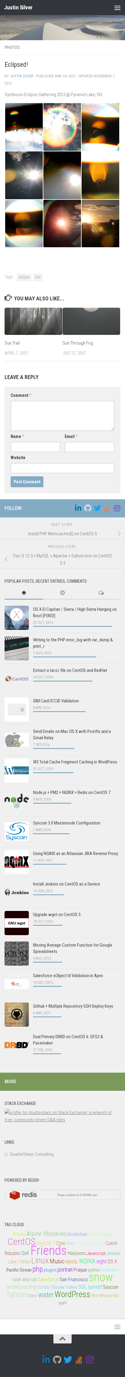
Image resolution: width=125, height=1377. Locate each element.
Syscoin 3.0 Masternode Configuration (66, 823)
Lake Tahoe (19, 1262)
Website (18, 457)
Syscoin (110, 1287)
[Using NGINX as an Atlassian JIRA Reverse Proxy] (17, 862)
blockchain (77, 1234)
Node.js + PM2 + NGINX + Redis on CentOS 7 (71, 792)
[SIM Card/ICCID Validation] (17, 709)
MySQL (72, 1262)
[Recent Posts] (62, 593)
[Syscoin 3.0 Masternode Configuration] (17, 831)
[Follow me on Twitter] (97, 508)
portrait (65, 1269)
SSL (82, 1287)
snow (101, 1277)
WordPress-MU (105, 1295)
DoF (25, 1253)
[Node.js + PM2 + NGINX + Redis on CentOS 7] (17, 801)
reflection (110, 1270)
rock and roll (24, 1279)
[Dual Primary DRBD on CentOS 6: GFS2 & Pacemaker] (17, 1045)
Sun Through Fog (77, 343)
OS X (112, 1262)
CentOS (21, 1241)
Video (31, 1295)
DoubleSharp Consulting (32, 1154)
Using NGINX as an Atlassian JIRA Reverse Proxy (75, 853)
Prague (80, 1270)
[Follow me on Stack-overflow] (107, 508)
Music (57, 1261)
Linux (40, 1260)
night (101, 1261)
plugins (50, 1270)
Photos (12, 47)
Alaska (19, 1234)
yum (63, 1303)
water (46, 1295)
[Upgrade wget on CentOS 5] (17, 923)
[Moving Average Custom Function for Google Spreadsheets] (17, 953)
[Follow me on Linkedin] (78, 508)
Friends (48, 1250)
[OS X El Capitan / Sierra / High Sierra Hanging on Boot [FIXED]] (17, 618)
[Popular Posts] (24, 593)
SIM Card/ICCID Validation (56, 701)
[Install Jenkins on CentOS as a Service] (17, 892)
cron (70, 1243)
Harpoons (77, 1253)
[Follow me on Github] (87, 508)
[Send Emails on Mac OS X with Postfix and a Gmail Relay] (17, 740)
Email (71, 436)
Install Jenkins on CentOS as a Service (66, 884)
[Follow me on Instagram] (116, 508)
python (94, 1270)
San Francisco (73, 1279)
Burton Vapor (100, 1234)
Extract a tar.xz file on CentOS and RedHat (70, 670)
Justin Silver (18, 7)
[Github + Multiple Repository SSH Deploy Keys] (17, 1015)
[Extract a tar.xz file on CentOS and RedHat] (17, 679)
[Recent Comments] (101, 593)
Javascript (96, 1253)
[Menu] (117, 7)
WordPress (72, 1294)
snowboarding (21, 1287)
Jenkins (113, 1253)
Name (17, 436)
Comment (21, 395)
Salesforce (48, 1279)
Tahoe (15, 1294)
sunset (95, 1287)
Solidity (43, 1287)
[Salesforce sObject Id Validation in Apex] (17, 984)
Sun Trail (12, 343)
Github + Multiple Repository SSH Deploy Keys (73, 1006)
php (37, 1269)
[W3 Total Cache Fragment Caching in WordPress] (17, 770)
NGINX (87, 1261)
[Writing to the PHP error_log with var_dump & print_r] (17, 648)
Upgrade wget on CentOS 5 (56, 914)
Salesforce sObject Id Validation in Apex (68, 975)
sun (38, 277)
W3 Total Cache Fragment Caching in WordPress (75, 762)
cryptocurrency (90, 1243)
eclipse (24, 277)
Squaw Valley (64, 1287)
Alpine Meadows (46, 1233)
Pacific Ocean (19, 1270)
